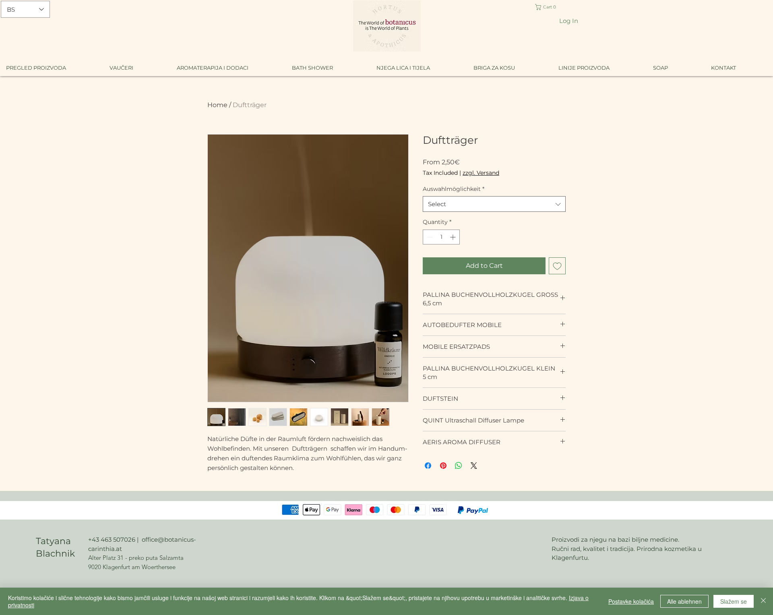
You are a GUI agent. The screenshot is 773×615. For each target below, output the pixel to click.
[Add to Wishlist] (557, 265)
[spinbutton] (441, 237)
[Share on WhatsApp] (458, 465)
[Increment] (454, 237)
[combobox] (494, 204)
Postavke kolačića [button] (631, 601)
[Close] (763, 601)
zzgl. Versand (481, 172)
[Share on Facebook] (428, 465)
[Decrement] (429, 237)
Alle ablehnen (684, 601)
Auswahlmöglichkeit (453, 189)
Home (217, 105)
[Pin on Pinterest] (443, 465)
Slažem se (733, 601)
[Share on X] (474, 465)
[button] (551, 7)
